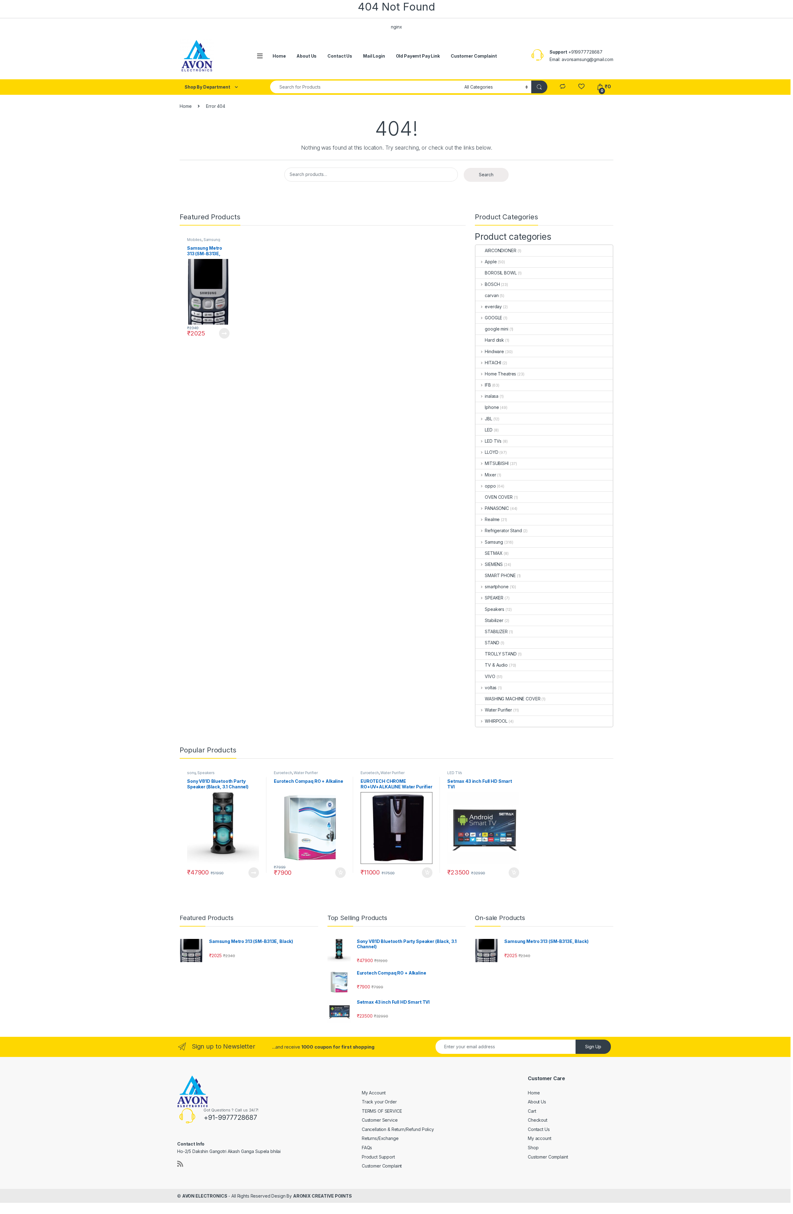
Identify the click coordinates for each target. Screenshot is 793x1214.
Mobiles (194, 239)
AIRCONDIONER (500, 250)
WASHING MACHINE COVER (512, 698)
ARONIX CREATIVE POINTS (322, 1196)
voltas (491, 687)
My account (539, 1138)
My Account (374, 1092)
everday (493, 306)
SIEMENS (494, 564)
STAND (492, 642)
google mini (496, 328)
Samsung (212, 239)
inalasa (491, 396)
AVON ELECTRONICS (204, 1196)
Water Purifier (498, 709)
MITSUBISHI (496, 463)
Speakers (494, 609)
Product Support (378, 1156)
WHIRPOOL (496, 721)
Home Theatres (500, 373)
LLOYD (491, 452)
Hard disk (494, 340)
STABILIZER (496, 631)
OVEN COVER (499, 497)
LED (489, 429)
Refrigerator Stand (503, 530)
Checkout (537, 1120)
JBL (488, 418)
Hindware (494, 351)
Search (486, 174)
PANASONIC (497, 508)
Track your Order (379, 1101)
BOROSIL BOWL (500, 272)
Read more (224, 333)
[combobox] (365, 87)
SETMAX (493, 553)
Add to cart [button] (340, 872)
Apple (491, 261)
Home (279, 56)
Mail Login (374, 56)
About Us (306, 56)
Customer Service (380, 1120)
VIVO (490, 676)
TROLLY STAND (500, 653)
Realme (492, 519)
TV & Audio (496, 665)
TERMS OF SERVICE (382, 1111)
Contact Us (339, 56)
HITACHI (493, 362)
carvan (491, 295)
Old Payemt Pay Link (418, 56)
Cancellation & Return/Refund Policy (398, 1129)
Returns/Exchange (380, 1138)
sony (191, 772)
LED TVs (493, 441)
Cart (532, 1111)
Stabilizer (494, 620)
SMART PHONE (500, 575)
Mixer (490, 474)
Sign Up (593, 1046)
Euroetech (283, 772)
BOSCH (492, 284)
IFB (488, 385)
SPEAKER (494, 597)
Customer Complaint (474, 56)
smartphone (496, 586)
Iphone (492, 407)
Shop (533, 1147)
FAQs (367, 1147)
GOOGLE (493, 317)
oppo (490, 486)
